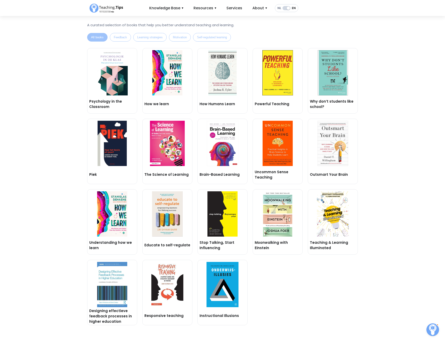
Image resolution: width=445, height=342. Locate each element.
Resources (205, 8)
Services (234, 8)
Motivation (180, 37)
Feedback (120, 37)
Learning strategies (150, 37)
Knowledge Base (166, 8)
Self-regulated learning (212, 37)
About (259, 8)
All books (97, 37)
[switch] (286, 8)
